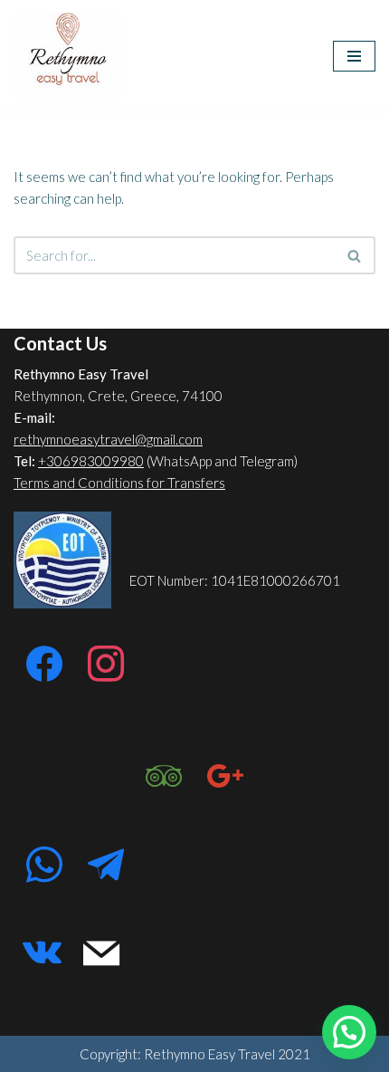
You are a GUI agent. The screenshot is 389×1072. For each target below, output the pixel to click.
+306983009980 (91, 461)
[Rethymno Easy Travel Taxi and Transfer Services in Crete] (68, 56)
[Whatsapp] (44, 865)
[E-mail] (101, 954)
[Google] (225, 777)
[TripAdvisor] (163, 777)
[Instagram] (106, 664)
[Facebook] (44, 664)
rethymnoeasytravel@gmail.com (108, 439)
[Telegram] (106, 865)
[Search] (355, 255)
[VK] (42, 954)
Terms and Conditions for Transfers (119, 482)
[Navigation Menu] (354, 56)
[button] (349, 1032)
